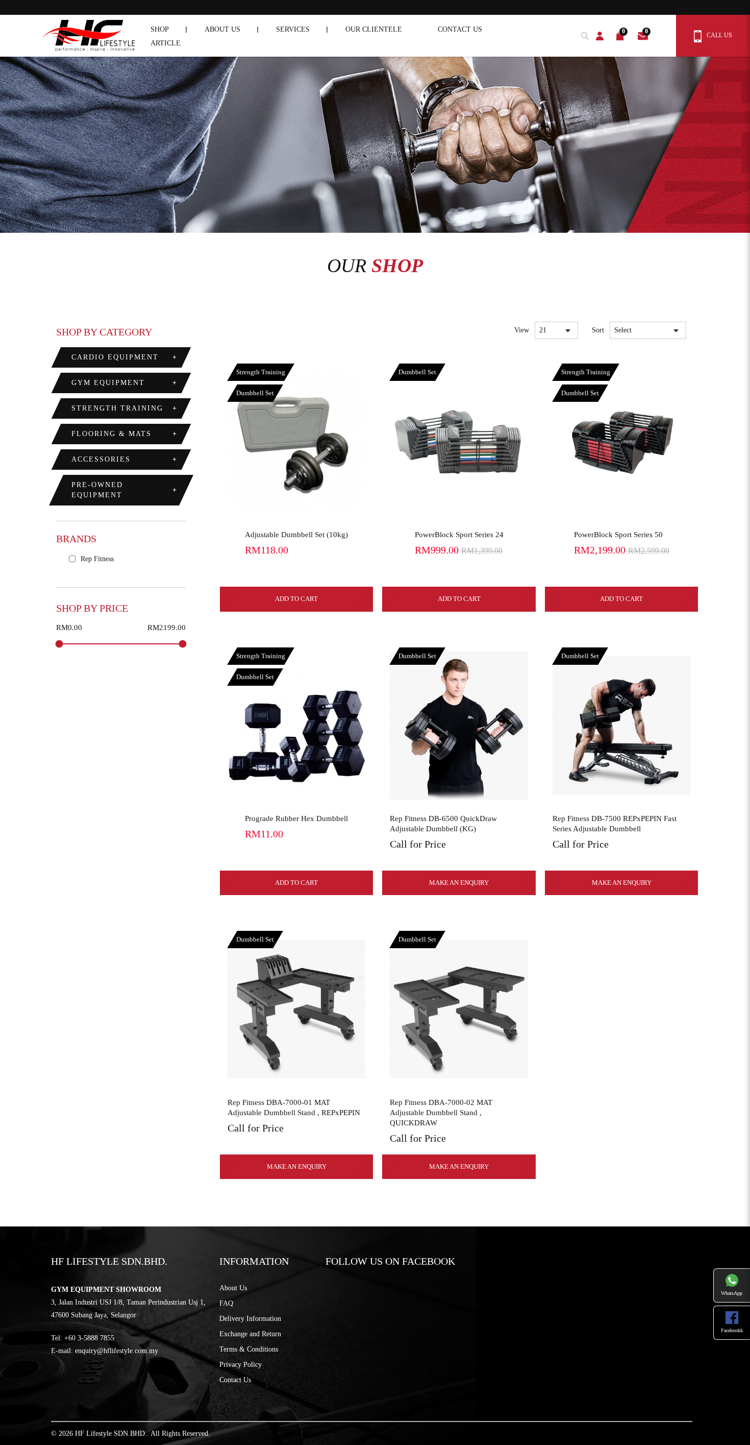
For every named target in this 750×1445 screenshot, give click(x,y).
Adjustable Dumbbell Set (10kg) (296, 535)
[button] (582, 34)
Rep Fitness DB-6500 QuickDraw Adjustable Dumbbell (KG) (443, 823)
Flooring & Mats (111, 434)
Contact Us (235, 1380)
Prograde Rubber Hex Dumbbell (296, 818)
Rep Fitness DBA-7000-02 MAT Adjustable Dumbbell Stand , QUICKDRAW (441, 1112)
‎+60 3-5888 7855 (89, 1338)
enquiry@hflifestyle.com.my (116, 1351)
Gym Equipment (108, 383)
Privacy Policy (240, 1364)
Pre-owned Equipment (97, 490)
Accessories (101, 459)
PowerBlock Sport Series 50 (618, 535)
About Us (233, 1288)
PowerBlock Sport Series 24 (459, 535)
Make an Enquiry (459, 882)
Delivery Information (250, 1318)
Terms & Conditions (248, 1349)
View (521, 330)
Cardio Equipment (115, 357)
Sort (598, 330)
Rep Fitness (96, 559)
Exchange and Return (250, 1334)
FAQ (226, 1303)
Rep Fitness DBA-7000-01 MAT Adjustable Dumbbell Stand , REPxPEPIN (294, 1107)
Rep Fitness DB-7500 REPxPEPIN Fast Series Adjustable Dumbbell (615, 823)
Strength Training (117, 408)
